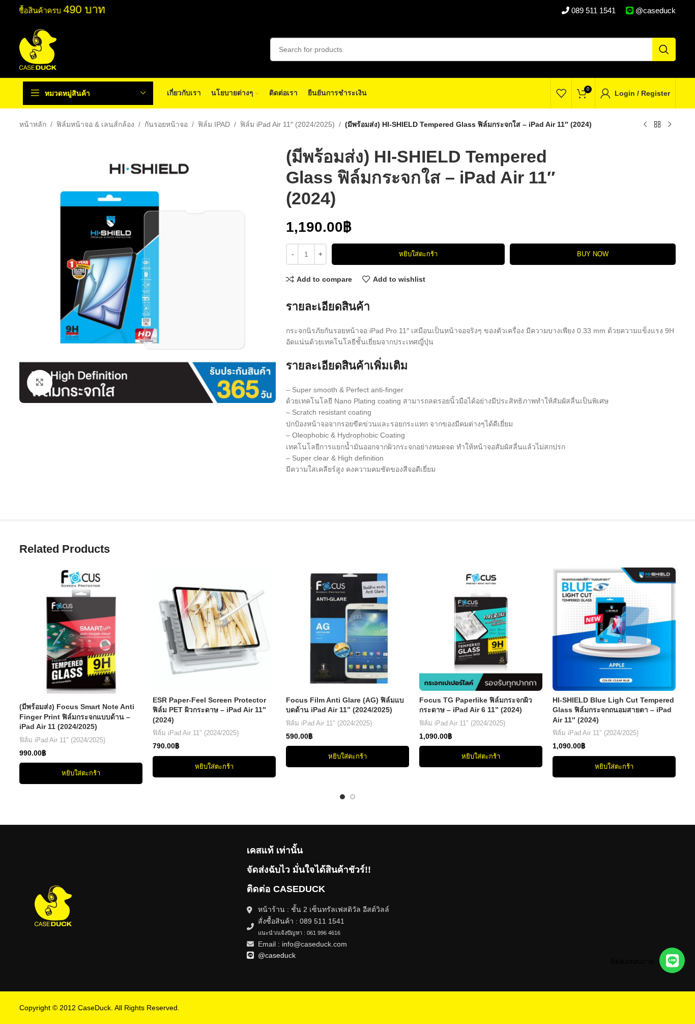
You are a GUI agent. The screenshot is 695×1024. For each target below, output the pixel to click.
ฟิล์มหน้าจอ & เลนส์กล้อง (95, 124)
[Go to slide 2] (352, 796)
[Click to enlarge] (39, 382)
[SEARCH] (664, 49)
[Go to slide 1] (342, 796)
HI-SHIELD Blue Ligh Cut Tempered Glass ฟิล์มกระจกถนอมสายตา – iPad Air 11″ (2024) (613, 710)
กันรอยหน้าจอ (166, 124)
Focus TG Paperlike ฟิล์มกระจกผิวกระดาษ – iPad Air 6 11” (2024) (475, 705)
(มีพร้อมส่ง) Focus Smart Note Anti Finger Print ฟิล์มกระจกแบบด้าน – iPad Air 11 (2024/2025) (76, 717)
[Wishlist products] (561, 93)
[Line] (672, 960)
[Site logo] (37, 49)
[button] (80, 773)
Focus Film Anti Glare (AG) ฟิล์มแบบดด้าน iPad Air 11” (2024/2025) (345, 705)
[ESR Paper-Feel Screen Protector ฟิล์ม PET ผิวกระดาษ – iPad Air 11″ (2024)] (214, 629)
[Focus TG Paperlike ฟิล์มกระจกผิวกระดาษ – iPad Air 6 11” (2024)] (480, 629)
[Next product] (669, 125)
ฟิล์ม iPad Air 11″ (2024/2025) (287, 124)
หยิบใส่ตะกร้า (418, 254)
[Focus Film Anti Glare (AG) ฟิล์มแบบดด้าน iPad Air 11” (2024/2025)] (347, 629)
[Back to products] (657, 125)
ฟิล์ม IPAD (214, 124)
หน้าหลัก (32, 124)
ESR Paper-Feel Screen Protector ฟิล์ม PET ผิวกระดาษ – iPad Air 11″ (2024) (209, 710)
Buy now (593, 254)
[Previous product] (645, 125)
